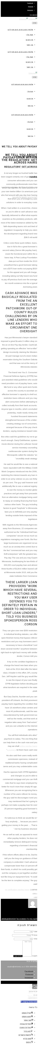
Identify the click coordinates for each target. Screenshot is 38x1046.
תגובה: (34, 956)
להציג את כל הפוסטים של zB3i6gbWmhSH (19, 919)
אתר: (35, 939)
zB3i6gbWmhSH (13, 167)
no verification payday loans (17, 890)
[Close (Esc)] (36, 991)
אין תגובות (22, 167)
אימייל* (34, 935)
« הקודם (35, 893)
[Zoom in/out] (30, 991)
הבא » (35, 897)
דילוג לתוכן (32, 998)
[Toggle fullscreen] (32, 991)
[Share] (34, 991)
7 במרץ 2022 (33, 167)
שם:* (35, 931)
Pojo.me (24, 981)
